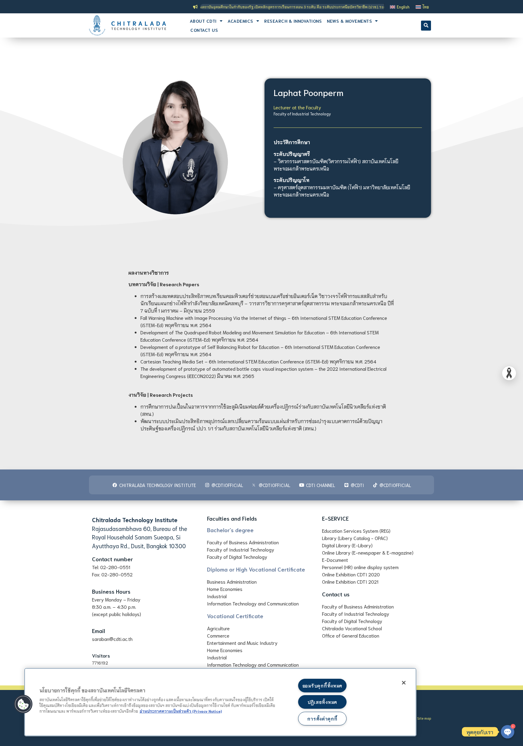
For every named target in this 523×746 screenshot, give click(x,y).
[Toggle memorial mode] (509, 373)
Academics (240, 21)
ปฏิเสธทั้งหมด (322, 702)
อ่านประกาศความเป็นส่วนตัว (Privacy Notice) (181, 710)
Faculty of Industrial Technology (302, 113)
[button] (426, 26)
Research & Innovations (293, 21)
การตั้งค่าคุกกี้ (322, 718)
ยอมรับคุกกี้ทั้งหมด (322, 685)
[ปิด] (403, 682)
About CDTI (203, 21)
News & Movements (349, 21)
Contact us (204, 30)
